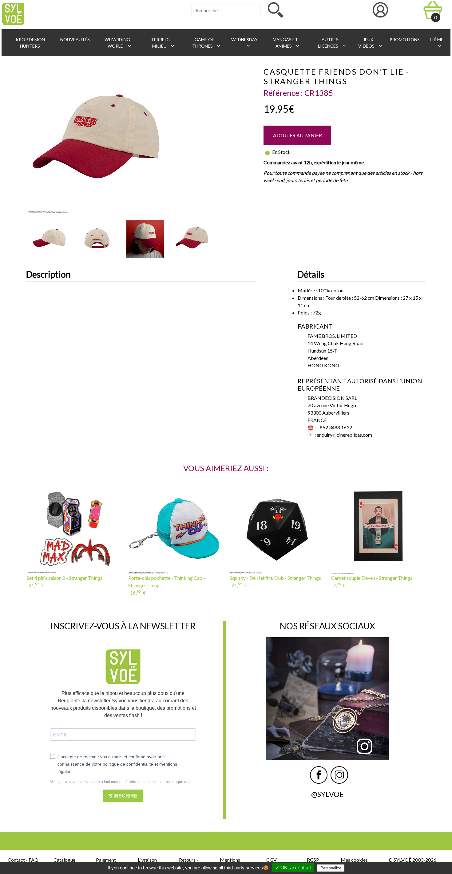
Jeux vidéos (370, 43)
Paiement (106, 860)
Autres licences (332, 43)
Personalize (330, 868)
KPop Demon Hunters (30, 43)
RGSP (313, 860)
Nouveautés (74, 39)
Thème (435, 43)
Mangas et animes (286, 43)
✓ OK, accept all (293, 867)
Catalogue (64, 860)
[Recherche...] (275, 10)
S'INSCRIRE (123, 795)
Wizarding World (118, 43)
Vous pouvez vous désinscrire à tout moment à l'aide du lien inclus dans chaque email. (122, 782)
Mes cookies (354, 860)
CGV (271, 860)
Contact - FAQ (23, 860)
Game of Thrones (207, 43)
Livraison (147, 860)
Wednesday (244, 43)
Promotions (404, 39)
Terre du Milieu (163, 43)
